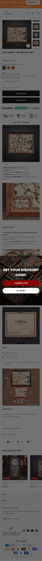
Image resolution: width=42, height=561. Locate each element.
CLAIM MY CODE (21, 283)
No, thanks (21, 290)
